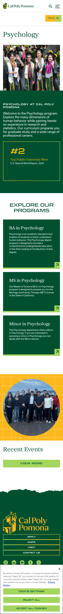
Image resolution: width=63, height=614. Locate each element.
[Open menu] (57, 6)
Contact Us (31, 553)
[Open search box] (50, 6)
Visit (31, 547)
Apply (31, 537)
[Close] (59, 568)
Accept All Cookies (31, 608)
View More (31, 463)
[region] (31, 589)
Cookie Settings (31, 591)
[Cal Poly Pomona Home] (18, 6)
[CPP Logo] (26, 522)
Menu (51, 18)
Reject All (31, 600)
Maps (31, 542)
